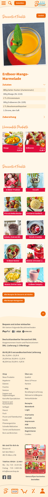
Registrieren (30, 431)
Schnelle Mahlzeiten (10, 426)
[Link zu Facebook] (4, 477)
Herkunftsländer (31, 398)
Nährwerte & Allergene (33, 395)
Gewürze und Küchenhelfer (7, 403)
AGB (26, 424)
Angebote (6, 380)
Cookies (28, 434)
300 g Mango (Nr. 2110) (13, 94)
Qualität (28, 377)
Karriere (28, 384)
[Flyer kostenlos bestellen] (35, 459)
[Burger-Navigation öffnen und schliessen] (3, 3)
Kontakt (28, 418)
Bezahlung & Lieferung (34, 392)
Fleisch (5, 410)
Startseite (29, 415)
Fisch (4, 413)
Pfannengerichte (9, 423)
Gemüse (5, 390)
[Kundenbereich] (42, 491)
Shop (4, 374)
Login (27, 410)
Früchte (5, 387)
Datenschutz (30, 428)
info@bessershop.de (10, 471)
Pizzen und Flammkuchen (12, 417)
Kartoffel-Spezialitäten (11, 398)
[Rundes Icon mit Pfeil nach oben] (43, 313)
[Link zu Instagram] (9, 477)
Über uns (28, 374)
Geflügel (5, 407)
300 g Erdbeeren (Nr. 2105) (14, 102)
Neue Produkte (8, 377)
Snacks (5, 420)
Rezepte (28, 403)
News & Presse (31, 380)
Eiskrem (5, 384)
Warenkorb (29, 406)
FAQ (26, 388)
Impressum (30, 421)
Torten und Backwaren (11, 429)
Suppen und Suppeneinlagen (8, 394)
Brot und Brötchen (9, 433)
